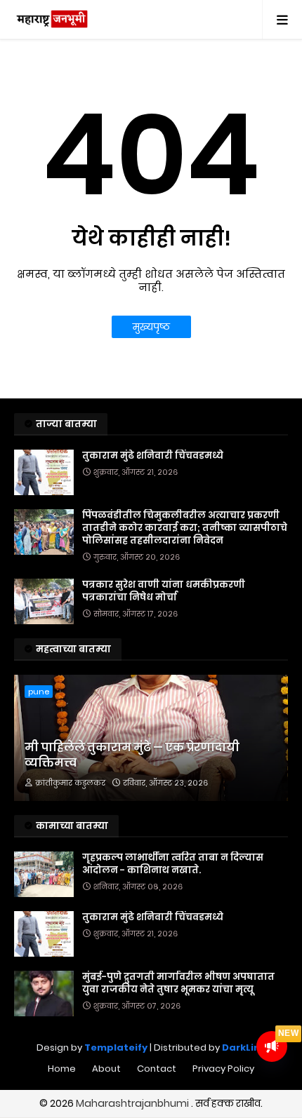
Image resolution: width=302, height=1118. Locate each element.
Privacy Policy (223, 1068)
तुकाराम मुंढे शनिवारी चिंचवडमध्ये (152, 456)
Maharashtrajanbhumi (133, 1103)
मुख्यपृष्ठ (151, 327)
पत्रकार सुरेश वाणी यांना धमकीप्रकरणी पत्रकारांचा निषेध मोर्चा (163, 591)
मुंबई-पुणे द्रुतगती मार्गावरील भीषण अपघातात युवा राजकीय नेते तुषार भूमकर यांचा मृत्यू (178, 983)
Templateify (115, 1047)
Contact (156, 1068)
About (106, 1068)
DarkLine (244, 1047)
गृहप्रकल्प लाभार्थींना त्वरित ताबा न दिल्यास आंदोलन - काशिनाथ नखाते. (172, 864)
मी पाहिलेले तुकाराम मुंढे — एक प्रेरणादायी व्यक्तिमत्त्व (132, 755)
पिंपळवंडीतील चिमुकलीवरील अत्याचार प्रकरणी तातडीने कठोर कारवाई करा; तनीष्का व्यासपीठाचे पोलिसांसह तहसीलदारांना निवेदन (184, 528)
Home (62, 1068)
